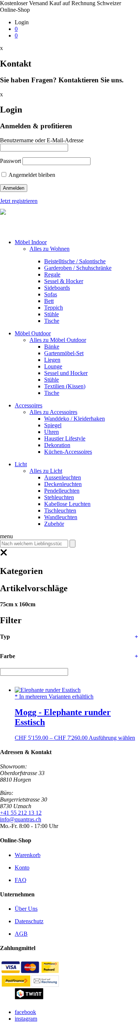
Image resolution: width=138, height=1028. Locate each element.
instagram (26, 1018)
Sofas (50, 294)
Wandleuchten (60, 517)
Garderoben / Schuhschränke (78, 268)
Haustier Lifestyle (64, 438)
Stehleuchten (59, 497)
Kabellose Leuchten (67, 504)
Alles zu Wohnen (49, 249)
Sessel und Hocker (66, 373)
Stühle (51, 314)
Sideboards (57, 288)
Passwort (10, 161)
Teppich (53, 307)
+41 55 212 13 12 (21, 813)
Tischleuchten (60, 510)
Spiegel (52, 425)
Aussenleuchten (62, 477)
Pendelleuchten (61, 491)
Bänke (51, 346)
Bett (49, 301)
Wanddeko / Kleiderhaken (74, 418)
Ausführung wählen (112, 738)
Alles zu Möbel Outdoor (57, 340)
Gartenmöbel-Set (64, 353)
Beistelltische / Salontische (75, 261)
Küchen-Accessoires (68, 452)
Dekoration (57, 445)
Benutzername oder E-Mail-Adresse (42, 140)
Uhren (51, 432)
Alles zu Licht (45, 471)
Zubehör (54, 524)
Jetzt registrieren (19, 201)
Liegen (52, 360)
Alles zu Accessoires (53, 412)
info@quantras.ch (20, 819)
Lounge (53, 366)
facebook (25, 1012)
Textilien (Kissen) (64, 386)
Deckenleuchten (63, 484)
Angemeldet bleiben (31, 175)
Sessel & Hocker (63, 281)
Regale (52, 274)
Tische (51, 321)
